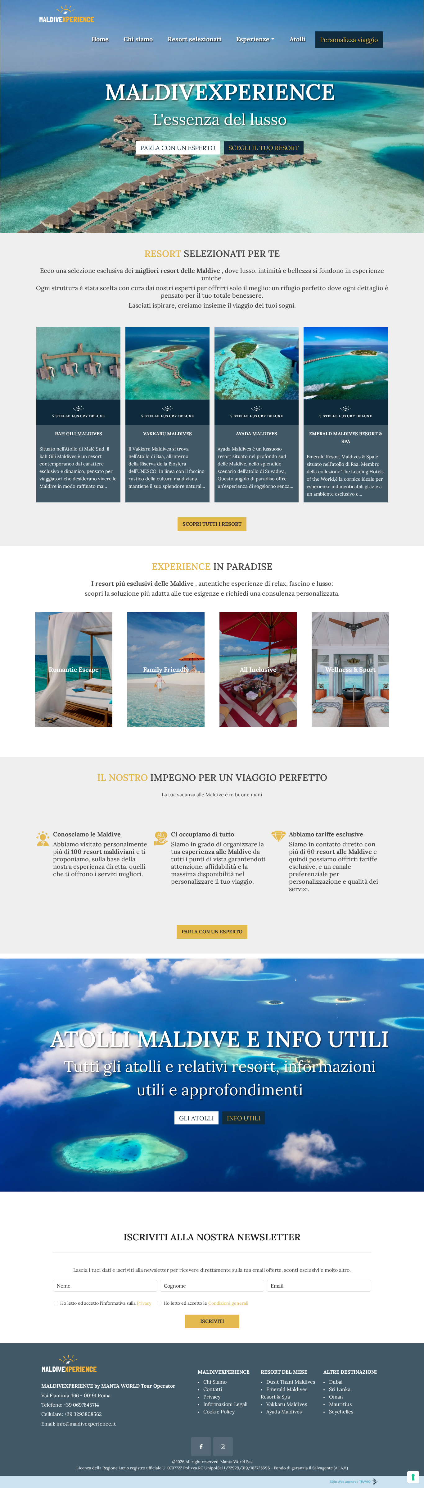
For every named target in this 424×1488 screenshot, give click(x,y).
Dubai (336, 1382)
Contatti (212, 1389)
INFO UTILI (243, 1118)
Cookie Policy (219, 1411)
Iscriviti (212, 1321)
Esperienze (252, 39)
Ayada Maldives (284, 1411)
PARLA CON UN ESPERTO (178, 148)
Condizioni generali (228, 1303)
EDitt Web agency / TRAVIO (351, 1481)
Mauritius (340, 1404)
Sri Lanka (339, 1389)
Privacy (144, 1303)
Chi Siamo (215, 1382)
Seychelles (341, 1411)
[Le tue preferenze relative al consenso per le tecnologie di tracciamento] (413, 1477)
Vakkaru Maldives (286, 1404)
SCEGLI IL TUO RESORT (263, 148)
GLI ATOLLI (196, 1118)
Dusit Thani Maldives (290, 1382)
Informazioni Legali (225, 1404)
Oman (336, 1397)
